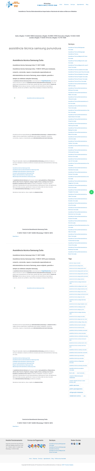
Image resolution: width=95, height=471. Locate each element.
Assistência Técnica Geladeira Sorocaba (78, 74)
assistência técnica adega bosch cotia (78, 286)
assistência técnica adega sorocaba (77, 316)
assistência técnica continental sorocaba (78, 336)
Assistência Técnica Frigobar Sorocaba (77, 76)
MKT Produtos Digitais (67, 465)
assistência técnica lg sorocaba (76, 358)
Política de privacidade (60, 458)
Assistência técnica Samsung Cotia (28, 60)
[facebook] (72, 444)
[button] (91, 192)
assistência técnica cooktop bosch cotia (78, 342)
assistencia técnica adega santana (76, 279)
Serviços (40, 458)
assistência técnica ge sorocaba (76, 355)
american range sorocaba (74, 263)
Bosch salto (72, 373)
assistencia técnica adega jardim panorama (78, 273)
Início (30, 458)
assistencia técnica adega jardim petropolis (78, 276)
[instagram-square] (80, 444)
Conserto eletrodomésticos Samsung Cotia (23, 173)
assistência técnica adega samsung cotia (77, 313)
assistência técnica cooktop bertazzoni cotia (77, 339)
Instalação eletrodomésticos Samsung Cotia (23, 171)
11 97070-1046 (52, 5)
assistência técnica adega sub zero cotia (78, 319)
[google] (75, 444)
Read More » (16, 236)
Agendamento (47, 458)
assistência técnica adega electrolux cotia (77, 300)
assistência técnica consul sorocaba (77, 333)
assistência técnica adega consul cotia (77, 291)
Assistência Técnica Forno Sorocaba (77, 81)
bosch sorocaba (80, 373)
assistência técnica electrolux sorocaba (78, 352)
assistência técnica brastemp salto (76, 327)
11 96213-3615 (41, 5)
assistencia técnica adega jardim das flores (78, 271)
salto (84, 396)
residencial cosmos (75, 396)
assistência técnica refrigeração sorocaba (76, 362)
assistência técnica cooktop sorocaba (78, 349)
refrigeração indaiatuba (76, 392)
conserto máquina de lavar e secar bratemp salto (77, 381)
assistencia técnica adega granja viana (77, 268)
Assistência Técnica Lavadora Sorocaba (78, 69)
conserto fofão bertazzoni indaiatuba (76, 376)
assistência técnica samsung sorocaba (78, 365)
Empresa (35, 458)
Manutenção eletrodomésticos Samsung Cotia (24, 176)
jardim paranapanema (76, 389)
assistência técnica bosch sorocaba (77, 324)
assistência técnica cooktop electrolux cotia (77, 346)
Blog (52, 458)
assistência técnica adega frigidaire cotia (78, 303)
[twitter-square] (77, 444)
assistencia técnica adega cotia (76, 265)
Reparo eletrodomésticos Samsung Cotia (23, 174)
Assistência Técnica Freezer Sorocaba (77, 79)
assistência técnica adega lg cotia (76, 309)
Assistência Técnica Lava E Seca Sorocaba (78, 72)
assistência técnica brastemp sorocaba (78, 330)
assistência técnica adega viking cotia (78, 322)
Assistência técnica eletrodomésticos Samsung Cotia (26, 169)
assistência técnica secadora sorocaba (76, 369)
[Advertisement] (47, 24)
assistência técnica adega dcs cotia (77, 296)
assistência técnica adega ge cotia (77, 306)
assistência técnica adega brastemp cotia (78, 288)
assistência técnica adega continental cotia (78, 294)
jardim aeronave (74, 385)
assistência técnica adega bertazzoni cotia (77, 282)
